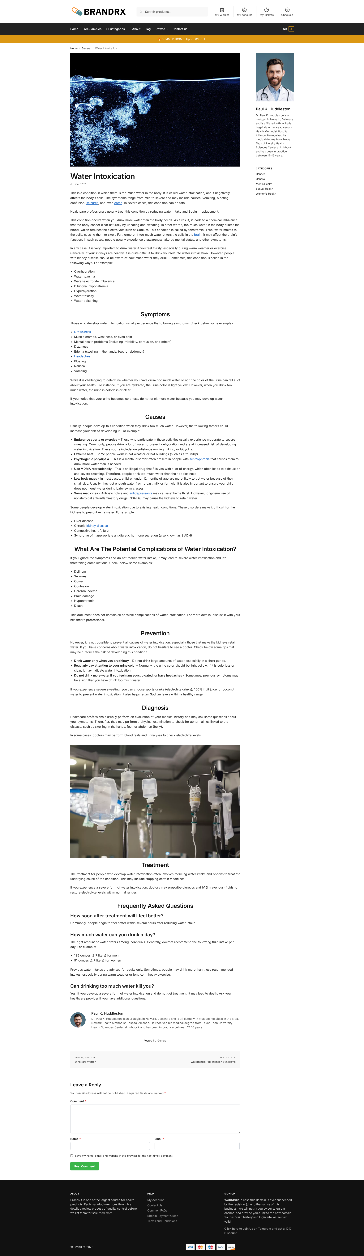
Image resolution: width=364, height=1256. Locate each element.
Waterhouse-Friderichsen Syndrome (213, 1061)
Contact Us (154, 1205)
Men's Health (264, 183)
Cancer (260, 174)
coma (118, 203)
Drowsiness (82, 332)
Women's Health (266, 193)
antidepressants (141, 493)
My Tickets (267, 14)
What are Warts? (85, 1061)
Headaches (82, 356)
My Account (155, 1200)
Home (74, 48)
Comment (78, 1101)
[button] (288, 29)
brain (197, 234)
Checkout (287, 14)
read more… (107, 1213)
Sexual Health (264, 188)
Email (160, 1139)
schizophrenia (200, 459)
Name (75, 1139)
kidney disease (97, 526)
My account (244, 14)
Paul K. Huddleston (107, 1013)
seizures (92, 203)
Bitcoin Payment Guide (162, 1216)
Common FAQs (157, 1210)
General (86, 48)
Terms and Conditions (162, 1221)
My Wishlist (222, 14)
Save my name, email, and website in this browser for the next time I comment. (124, 1155)
